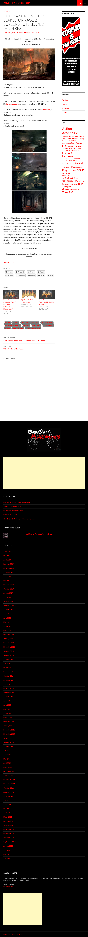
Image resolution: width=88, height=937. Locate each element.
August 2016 (8, 610)
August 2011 (8, 796)
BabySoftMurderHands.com (16, 2)
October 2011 (8, 788)
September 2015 (9, 655)
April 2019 (7, 560)
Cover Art (72, 141)
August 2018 (8, 572)
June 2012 (7, 755)
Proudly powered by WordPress (13, 934)
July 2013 (6, 701)
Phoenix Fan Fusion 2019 (12, 506)
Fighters (79, 143)
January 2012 (8, 775)
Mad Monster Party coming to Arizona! (17, 502)
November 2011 (9, 784)
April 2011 (7, 813)
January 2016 (8, 639)
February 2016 (8, 634)
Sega (83, 181)
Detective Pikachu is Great (13, 511)
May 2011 (6, 809)
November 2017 (9, 585)
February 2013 (8, 722)
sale (80, 181)
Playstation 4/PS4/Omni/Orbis (70, 176)
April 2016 (7, 626)
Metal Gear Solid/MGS (68, 161)
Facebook (65, 100)
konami (77, 159)
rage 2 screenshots (33, 328)
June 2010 (7, 850)
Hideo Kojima (77, 149)
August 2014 (8, 680)
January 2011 (8, 825)
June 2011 (7, 804)
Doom (7, 322)
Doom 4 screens (47, 322)
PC (73, 166)
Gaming (6, 12)
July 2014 (6, 684)
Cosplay (65, 141)
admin (20, 33)
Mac (81, 159)
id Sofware (36, 325)
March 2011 (7, 817)
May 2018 (6, 581)
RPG (76, 180)
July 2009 (6, 858)
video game (67, 186)
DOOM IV (26, 325)
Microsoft (78, 161)
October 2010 (8, 838)
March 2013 (7, 717)
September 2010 (9, 842)
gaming (78, 145)
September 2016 (9, 605)
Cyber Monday (66, 143)
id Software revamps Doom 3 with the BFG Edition (47, 302)
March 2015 (7, 668)
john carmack (48, 325)
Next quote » (8, 886)
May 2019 (6, 556)
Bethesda (65, 136)
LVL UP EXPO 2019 (10, 515)
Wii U (77, 189)
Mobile (64, 164)
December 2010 (9, 829)
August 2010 (8, 846)
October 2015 (8, 651)
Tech (80, 183)
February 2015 (8, 672)
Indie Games (74, 151)
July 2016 (6, 614)
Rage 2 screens (18, 328)
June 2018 (7, 576)
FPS (64, 145)
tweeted (46, 109)
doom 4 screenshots (12, 325)
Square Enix (69, 184)
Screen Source (8, 262)
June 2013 (7, 705)
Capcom (81, 136)
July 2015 (6, 663)
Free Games (70, 146)
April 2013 (7, 713)
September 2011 (9, 792)
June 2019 (7, 552)
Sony (64, 184)
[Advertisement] (44, 473)
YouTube (65, 108)
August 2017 (8, 593)
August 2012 (8, 746)
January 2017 (8, 601)
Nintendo (79, 163)
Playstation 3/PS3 (73, 170)
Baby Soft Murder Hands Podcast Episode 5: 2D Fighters (24, 339)
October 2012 (8, 738)
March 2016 (7, 630)
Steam (75, 184)
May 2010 (6, 854)
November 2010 (9, 833)
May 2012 (6, 759)
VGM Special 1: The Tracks (13, 347)
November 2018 (9, 568)
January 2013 (8, 726)
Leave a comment (32, 33)
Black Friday (73, 136)
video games (68, 189)
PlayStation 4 (66, 173)
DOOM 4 (15, 322)
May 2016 (6, 622)
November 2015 (9, 647)
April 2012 (7, 763)
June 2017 (7, 597)
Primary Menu (85, 3)
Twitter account (12, 104)
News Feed (70, 163)
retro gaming (67, 181)
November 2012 (9, 734)
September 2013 (9, 693)
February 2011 (8, 821)
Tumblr (64, 112)
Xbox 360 (67, 192)
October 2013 (8, 688)
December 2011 (9, 780)
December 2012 (9, 730)
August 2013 (8, 697)
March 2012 (7, 767)
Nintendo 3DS (66, 167)
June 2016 (7, 618)
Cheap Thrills (66, 139)
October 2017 (8, 589)
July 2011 (6, 800)
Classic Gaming (77, 138)
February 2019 (8, 564)
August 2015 (8, 659)
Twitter (65, 104)
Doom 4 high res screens (30, 322)
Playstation (78, 167)
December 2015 (9, 643)
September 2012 (9, 742)
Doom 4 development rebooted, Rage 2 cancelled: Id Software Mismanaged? (11, 304)
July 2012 (6, 751)
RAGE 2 (7, 328)
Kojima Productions (68, 159)
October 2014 (8, 676)
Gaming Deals (67, 149)
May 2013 (6, 709)
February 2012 (8, 771)
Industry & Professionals (69, 154)
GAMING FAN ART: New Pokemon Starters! (19, 519)
